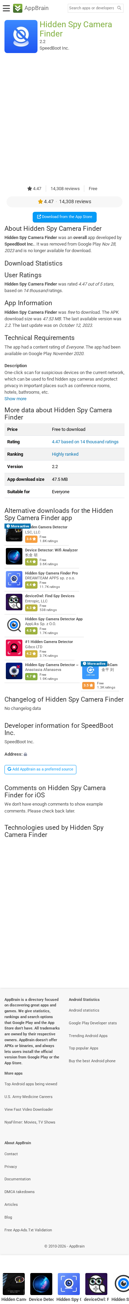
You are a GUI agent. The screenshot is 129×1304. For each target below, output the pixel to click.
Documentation (17, 1179)
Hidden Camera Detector (46, 527)
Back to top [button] (115, 1253)
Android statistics (84, 1010)
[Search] (119, 8)
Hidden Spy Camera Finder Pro (51, 573)
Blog (8, 1217)
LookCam (109, 665)
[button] (64, 754)
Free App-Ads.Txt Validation (28, 1230)
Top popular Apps (83, 1048)
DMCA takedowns (19, 1192)
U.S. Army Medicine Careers (28, 1097)
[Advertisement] (64, 119)
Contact (11, 1154)
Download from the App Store (66, 217)
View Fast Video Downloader (28, 1109)
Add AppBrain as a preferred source (42, 769)
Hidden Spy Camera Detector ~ (51, 665)
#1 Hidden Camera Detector (49, 642)
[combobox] (91, 8)
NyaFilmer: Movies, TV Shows (29, 1122)
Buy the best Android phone (92, 1061)
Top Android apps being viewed (30, 1084)
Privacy (10, 1167)
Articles (11, 1204)
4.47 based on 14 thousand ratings (85, 441)
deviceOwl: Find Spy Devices (50, 596)
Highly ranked (65, 454)
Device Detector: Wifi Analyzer (51, 550)
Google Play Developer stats (93, 1023)
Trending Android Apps (88, 1036)
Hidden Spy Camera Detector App (54, 619)
